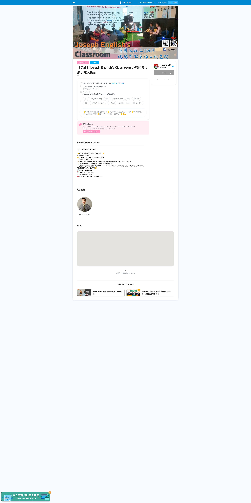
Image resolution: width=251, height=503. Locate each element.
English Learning (96, 99)
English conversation (125, 103)
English (103, 103)
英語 (86, 99)
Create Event (173, 2)
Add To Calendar (118, 83)
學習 (107, 99)
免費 (128, 99)
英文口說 (136, 99)
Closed (164, 73)
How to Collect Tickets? (91, 131)
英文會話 (138, 103)
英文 (86, 103)
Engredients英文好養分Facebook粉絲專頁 (98, 94)
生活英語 (94, 103)
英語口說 (112, 103)
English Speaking (117, 99)
